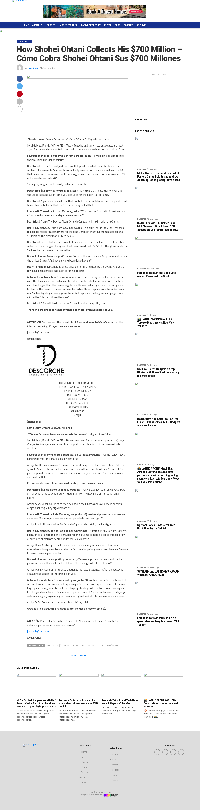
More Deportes (68, 25)
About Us (37, 25)
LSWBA (107, 25)
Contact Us (84, 777)
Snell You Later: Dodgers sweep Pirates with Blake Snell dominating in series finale (158, 372)
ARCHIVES (142, 25)
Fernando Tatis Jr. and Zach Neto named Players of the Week (156, 274)
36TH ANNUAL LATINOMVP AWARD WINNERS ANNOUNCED (158, 573)
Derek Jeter (52, 645)
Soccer (115, 764)
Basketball (115, 759)
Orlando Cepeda (95, 645)
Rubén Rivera (113, 645)
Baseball (141, 169)
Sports (51, 25)
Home (26, 25)
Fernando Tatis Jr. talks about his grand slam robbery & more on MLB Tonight (158, 621)
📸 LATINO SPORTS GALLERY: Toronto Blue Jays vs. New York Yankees (155, 323)
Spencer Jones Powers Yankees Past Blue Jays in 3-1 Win (156, 526)
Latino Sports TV (91, 25)
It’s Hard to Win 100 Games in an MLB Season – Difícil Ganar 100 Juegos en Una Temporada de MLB (157, 226)
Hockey (115, 775)
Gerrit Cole (78, 645)
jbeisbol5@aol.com (38, 631)
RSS (84, 782)
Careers (128, 25)
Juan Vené (33, 68)
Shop (117, 25)
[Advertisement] (159, 95)
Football (115, 769)
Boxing (140, 464)
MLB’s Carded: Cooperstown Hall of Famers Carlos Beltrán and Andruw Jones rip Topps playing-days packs (158, 177)
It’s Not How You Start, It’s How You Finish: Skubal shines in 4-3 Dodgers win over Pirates (158, 422)
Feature (65, 645)
